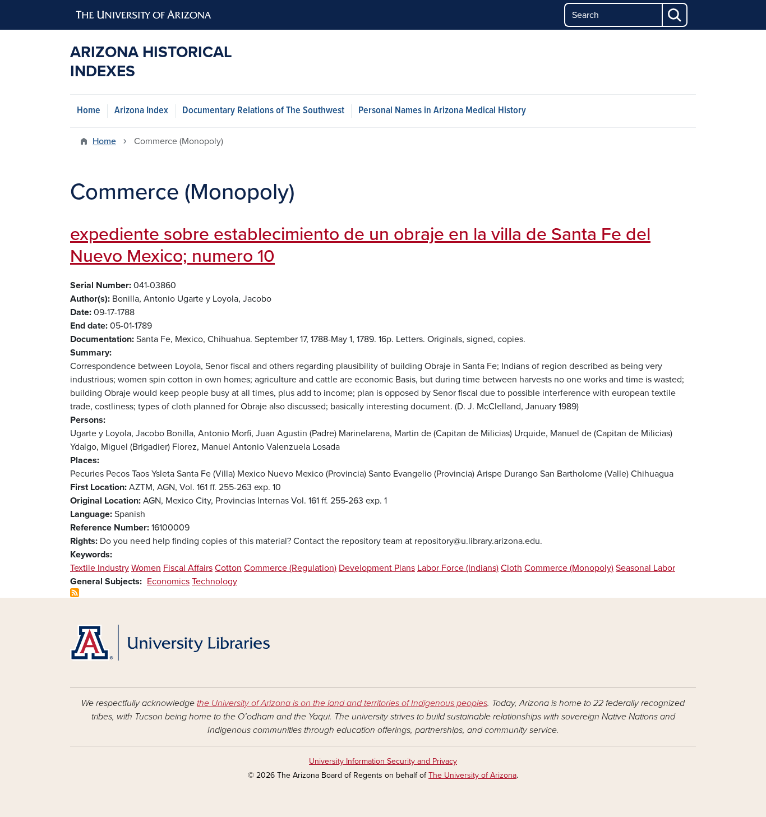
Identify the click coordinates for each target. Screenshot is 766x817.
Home (88, 110)
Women (146, 568)
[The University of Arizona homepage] (144, 15)
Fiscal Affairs (188, 568)
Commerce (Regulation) (290, 568)
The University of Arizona (472, 775)
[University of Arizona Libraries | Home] (170, 643)
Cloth (511, 568)
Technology (214, 581)
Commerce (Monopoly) (568, 568)
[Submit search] (675, 15)
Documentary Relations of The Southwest (263, 110)
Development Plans (377, 568)
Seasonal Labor (645, 568)
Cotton (228, 568)
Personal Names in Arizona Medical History (442, 110)
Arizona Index (141, 110)
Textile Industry (99, 568)
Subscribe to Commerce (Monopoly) (74, 592)
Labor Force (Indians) (458, 568)
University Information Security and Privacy (383, 761)
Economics (168, 581)
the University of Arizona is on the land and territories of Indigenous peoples (342, 703)
